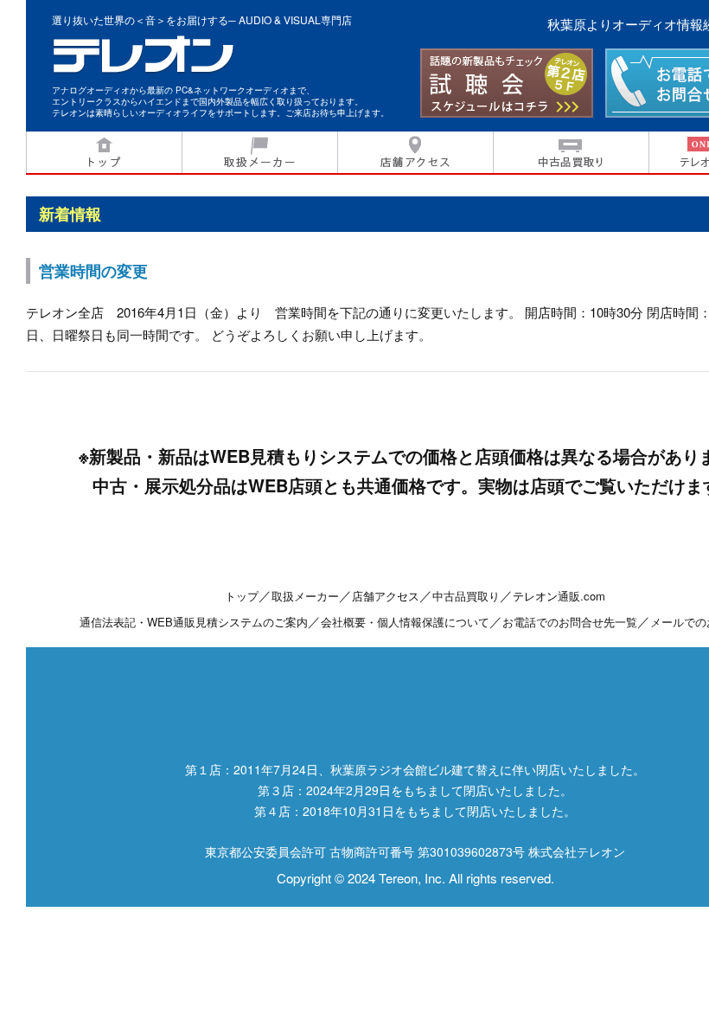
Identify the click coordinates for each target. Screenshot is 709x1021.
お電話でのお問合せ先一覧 (569, 621)
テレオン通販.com (559, 596)
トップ (104, 153)
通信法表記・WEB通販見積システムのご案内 (194, 621)
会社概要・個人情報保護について (405, 621)
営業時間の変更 (93, 271)
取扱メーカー (259, 153)
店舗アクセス (415, 153)
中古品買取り (570, 153)
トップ (242, 596)
